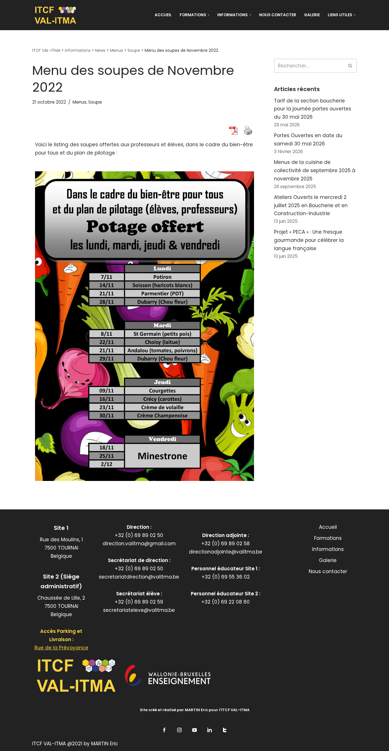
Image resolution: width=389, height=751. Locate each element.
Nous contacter (277, 15)
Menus (79, 102)
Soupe (95, 102)
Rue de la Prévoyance (61, 647)
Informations (328, 549)
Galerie (312, 15)
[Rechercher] (350, 66)
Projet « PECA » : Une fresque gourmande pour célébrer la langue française (309, 240)
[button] (209, 15)
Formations (328, 538)
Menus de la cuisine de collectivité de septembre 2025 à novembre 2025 (314, 170)
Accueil (163, 15)
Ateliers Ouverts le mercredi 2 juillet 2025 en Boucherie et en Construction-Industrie (311, 205)
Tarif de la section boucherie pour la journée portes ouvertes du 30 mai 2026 (312, 109)
